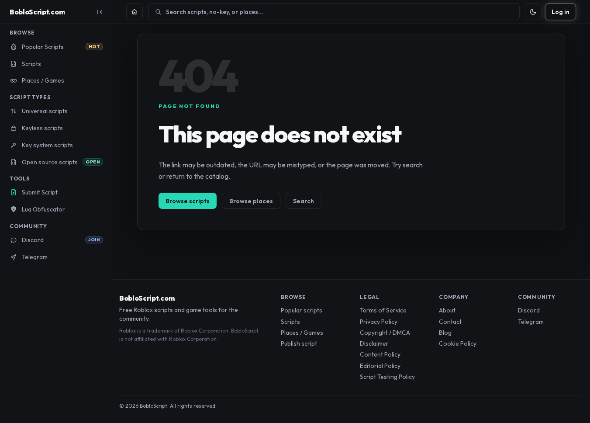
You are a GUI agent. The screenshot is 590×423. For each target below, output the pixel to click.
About (447, 310)
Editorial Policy (380, 366)
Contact (450, 322)
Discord (529, 310)
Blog (445, 332)
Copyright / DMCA (385, 332)
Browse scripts (188, 201)
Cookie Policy (457, 343)
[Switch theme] (533, 11)
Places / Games (302, 332)
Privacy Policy (378, 322)
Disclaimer (374, 343)
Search (303, 201)
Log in (560, 12)
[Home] (134, 11)
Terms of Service (383, 310)
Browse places (251, 201)
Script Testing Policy (387, 377)
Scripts (290, 322)
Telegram (531, 322)
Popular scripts (301, 310)
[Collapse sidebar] (100, 12)
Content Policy (380, 354)
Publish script (299, 343)
